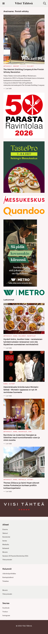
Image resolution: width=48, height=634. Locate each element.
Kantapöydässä (7, 577)
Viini (30, 431)
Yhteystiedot (7, 559)
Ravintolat (31, 336)
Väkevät (16, 66)
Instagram (6, 615)
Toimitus (5, 581)
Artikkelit (7, 66)
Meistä (4, 552)
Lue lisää (8, 88)
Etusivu (5, 529)
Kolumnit (22, 336)
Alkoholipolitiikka (9, 573)
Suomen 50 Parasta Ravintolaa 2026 (15, 556)
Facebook (5, 608)
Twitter (5, 612)
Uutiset (12, 384)
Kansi (15, 336)
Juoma (4, 541)
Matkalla (22, 479)
